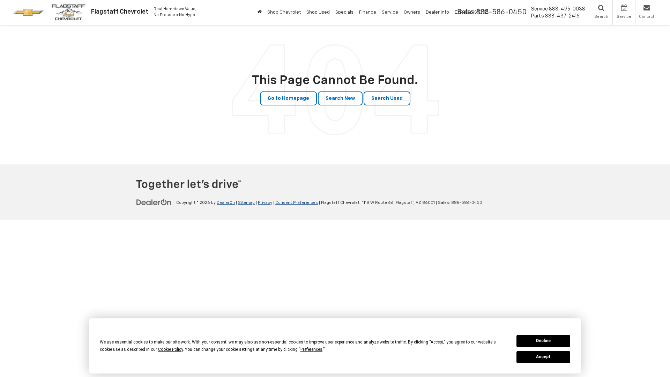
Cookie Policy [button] (170, 349)
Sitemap (246, 203)
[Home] (260, 12)
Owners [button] (412, 12)
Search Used (387, 98)
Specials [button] (344, 12)
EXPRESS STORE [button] (471, 12)
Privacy (265, 203)
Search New (340, 98)
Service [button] (390, 12)
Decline (543, 340)
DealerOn (226, 203)
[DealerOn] (154, 202)
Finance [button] (367, 12)
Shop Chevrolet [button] (284, 12)
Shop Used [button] (318, 12)
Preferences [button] (311, 349)
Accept (543, 356)
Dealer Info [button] (437, 12)
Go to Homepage (288, 98)
